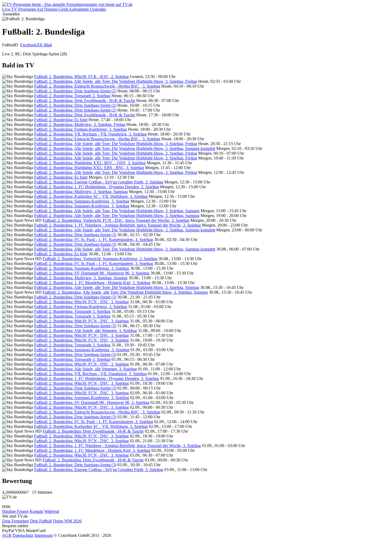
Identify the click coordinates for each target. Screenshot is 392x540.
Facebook (28, 45)
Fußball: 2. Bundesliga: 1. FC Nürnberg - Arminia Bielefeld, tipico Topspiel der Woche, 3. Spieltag (117, 225)
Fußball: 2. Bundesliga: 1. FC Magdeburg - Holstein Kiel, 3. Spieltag (92, 282)
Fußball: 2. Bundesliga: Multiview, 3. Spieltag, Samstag (81, 191)
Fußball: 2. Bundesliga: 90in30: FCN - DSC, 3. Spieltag (81, 302)
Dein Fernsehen (15, 521)
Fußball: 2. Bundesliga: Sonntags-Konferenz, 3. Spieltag (81, 268)
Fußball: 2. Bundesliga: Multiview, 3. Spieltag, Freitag (79, 124)
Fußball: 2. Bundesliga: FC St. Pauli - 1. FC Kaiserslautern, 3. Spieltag (93, 239)
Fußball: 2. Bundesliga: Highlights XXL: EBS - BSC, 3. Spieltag (89, 167)
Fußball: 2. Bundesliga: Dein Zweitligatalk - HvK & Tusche (84, 100)
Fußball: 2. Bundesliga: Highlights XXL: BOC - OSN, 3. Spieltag (90, 163)
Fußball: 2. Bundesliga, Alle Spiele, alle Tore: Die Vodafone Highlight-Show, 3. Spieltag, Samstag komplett (124, 148)
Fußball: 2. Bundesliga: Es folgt (60, 119)
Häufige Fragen (15, 511)
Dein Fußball (41, 521)
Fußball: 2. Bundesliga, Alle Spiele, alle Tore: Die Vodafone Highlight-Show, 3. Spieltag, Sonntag (116, 287)
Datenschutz (23, 535)
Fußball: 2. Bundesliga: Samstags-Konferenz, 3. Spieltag (81, 201)
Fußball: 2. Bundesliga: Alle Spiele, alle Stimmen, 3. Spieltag (85, 330)
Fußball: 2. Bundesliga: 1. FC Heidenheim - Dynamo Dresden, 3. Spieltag (96, 187)
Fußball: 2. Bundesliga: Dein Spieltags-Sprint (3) (75, 234)
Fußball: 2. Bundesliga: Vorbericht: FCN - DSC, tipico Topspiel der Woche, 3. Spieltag (116, 220)
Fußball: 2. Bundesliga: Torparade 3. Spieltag (72, 311)
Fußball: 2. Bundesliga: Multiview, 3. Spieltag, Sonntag (80, 278)
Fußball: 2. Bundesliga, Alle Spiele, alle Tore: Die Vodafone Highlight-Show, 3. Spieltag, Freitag (115, 81)
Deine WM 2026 (67, 521)
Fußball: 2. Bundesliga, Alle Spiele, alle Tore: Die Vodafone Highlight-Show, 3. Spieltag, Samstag (116, 210)
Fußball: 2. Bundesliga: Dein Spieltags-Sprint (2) (75, 91)
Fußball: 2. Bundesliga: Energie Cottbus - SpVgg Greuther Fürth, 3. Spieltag (98, 182)
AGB (6, 535)
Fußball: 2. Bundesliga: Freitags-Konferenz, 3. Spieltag (80, 129)
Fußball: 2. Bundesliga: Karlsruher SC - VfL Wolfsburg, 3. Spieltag (91, 196)
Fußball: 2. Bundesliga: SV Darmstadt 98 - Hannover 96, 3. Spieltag (91, 273)
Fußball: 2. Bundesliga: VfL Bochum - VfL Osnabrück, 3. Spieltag (90, 134)
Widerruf (51, 511)
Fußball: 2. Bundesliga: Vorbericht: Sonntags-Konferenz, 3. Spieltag (100, 258)
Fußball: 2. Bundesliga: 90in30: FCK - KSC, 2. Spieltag (81, 76)
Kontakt (36, 511)
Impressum (43, 535)
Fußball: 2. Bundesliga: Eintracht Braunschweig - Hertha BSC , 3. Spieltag (97, 86)
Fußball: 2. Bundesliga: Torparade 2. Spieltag (72, 95)
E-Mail (46, 45)
